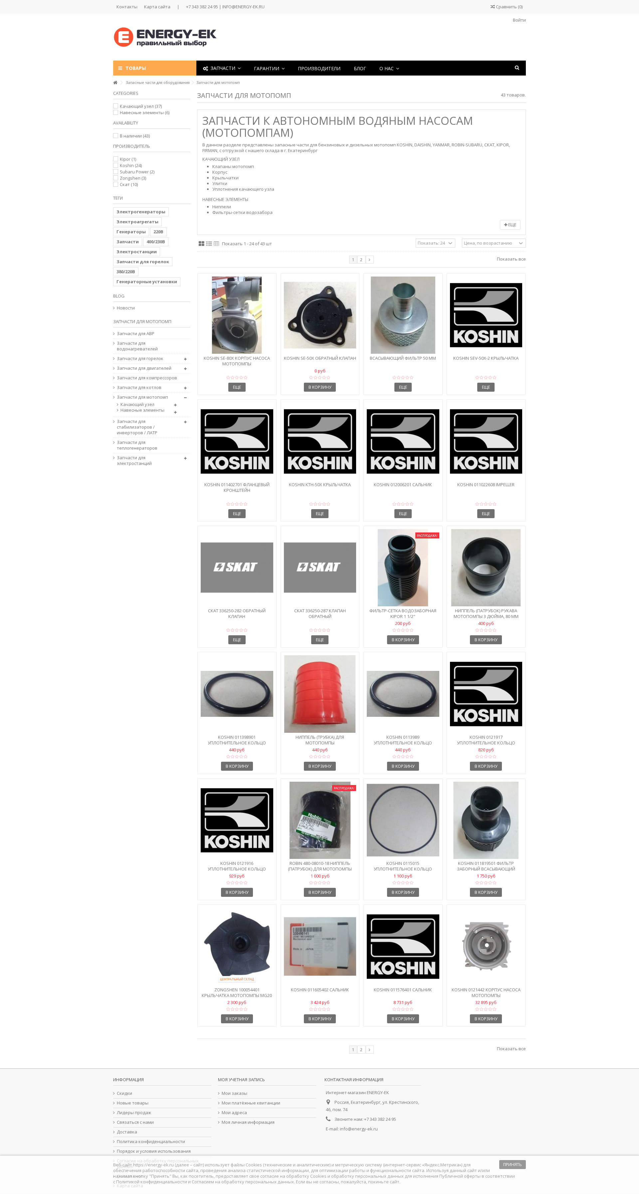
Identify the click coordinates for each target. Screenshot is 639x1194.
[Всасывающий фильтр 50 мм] (403, 315)
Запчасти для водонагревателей (137, 346)
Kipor (128, 159)
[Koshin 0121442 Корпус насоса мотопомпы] (486, 946)
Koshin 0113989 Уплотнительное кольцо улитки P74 (403, 742)
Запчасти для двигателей (144, 368)
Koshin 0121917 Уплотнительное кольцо (486, 740)
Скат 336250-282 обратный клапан (237, 613)
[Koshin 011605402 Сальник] (320, 946)
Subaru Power (137, 172)
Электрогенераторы (140, 212)
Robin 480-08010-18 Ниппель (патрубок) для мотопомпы (320, 866)
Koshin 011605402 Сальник (320, 990)
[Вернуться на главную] (115, 83)
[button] (269, 68)
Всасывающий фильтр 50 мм (403, 358)
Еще (511, 225)
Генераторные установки (146, 282)
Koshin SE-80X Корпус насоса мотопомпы (237, 361)
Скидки (124, 1093)
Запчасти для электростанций (134, 460)
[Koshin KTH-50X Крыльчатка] (320, 441)
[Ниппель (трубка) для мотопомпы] (320, 694)
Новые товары (132, 1103)
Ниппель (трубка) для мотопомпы (320, 740)
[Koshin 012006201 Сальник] (403, 441)
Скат (129, 184)
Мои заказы (234, 1093)
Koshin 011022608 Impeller (486, 485)
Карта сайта (157, 7)
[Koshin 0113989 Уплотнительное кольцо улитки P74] (403, 694)
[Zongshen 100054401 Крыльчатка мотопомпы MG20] (237, 946)
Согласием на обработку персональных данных (243, 1182)
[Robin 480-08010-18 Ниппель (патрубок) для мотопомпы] (320, 820)
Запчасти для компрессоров (147, 378)
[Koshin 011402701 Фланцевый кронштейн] (237, 441)
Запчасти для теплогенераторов (137, 445)
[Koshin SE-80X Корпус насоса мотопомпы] (237, 315)
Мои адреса (234, 1112)
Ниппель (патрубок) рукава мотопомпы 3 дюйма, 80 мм (486, 613)
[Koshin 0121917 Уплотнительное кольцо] (486, 694)
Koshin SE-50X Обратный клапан (320, 358)
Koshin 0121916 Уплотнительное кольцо (237, 866)
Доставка (127, 1132)
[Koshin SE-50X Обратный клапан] (320, 315)
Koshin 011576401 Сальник (403, 990)
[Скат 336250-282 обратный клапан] (237, 568)
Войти (519, 20)
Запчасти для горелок (142, 262)
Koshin (131, 165)
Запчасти (127, 242)
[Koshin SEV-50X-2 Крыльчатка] (486, 315)
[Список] (209, 244)
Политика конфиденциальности (151, 1141)
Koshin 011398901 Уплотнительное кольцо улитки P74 (237, 742)
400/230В (155, 242)
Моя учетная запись (241, 1080)
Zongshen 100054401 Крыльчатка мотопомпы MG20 (237, 992)
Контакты (126, 7)
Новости (126, 308)
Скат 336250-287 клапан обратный (320, 613)
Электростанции (136, 252)
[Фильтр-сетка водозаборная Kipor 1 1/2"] (403, 568)
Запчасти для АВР (135, 333)
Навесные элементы (144, 112)
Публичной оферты (460, 1176)
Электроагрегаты (137, 222)
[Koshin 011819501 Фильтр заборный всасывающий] (486, 820)
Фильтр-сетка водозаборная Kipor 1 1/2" (402, 613)
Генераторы (131, 232)
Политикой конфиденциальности (151, 1182)
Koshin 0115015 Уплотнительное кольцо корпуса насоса (403, 869)
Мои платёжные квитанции (251, 1103)
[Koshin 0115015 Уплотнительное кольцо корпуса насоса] (403, 820)
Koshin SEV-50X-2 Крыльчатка (486, 358)
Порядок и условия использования (154, 1151)
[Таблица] (216, 244)
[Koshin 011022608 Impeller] (486, 441)
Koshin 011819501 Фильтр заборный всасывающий (486, 866)
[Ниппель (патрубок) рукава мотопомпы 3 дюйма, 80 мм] (486, 568)
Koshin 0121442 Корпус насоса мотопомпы (486, 992)
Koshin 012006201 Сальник (403, 485)
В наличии (135, 136)
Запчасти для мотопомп (142, 397)
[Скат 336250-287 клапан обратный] (320, 568)
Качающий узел (141, 106)
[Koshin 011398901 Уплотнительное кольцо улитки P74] (237, 694)
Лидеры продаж (134, 1112)
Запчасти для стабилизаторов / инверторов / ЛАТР (137, 427)
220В (158, 232)
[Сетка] (201, 244)
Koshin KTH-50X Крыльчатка (320, 485)
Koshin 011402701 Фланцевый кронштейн (237, 487)
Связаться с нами (135, 1122)
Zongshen (133, 178)
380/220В (125, 272)
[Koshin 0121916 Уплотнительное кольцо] (237, 820)
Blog (118, 296)
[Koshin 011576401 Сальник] (403, 946)
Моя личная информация (248, 1122)
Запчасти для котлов (139, 387)
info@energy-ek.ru (359, 1129)
